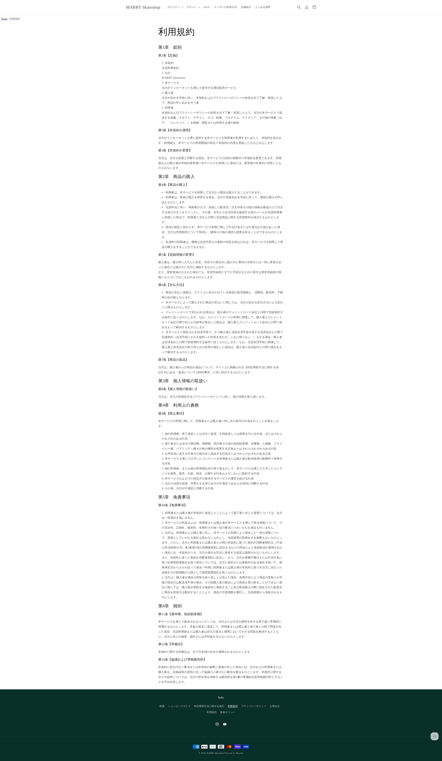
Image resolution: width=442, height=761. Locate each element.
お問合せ (275, 706)
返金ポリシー (227, 712)
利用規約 (233, 706)
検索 (162, 706)
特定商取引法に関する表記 (209, 706)
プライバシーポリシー (253, 706)
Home (4, 18)
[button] (175, 7)
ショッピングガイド (179, 706)
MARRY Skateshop (215, 753)
